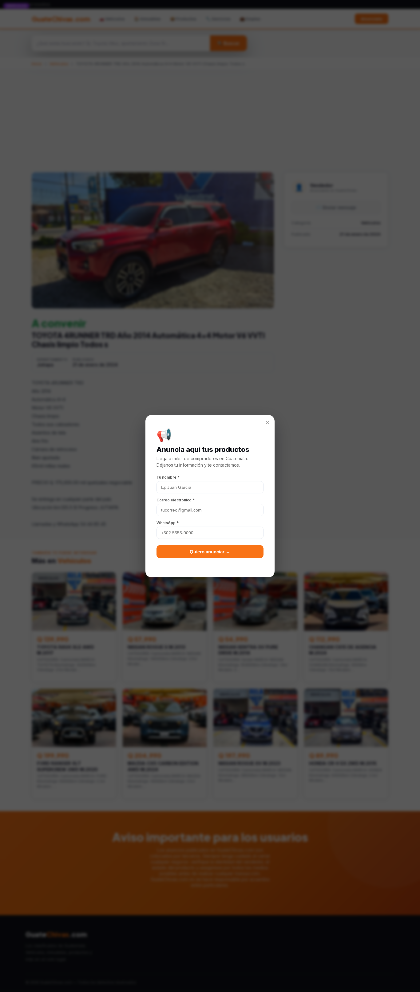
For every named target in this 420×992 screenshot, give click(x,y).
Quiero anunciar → (210, 551)
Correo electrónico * (176, 500)
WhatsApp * (168, 522)
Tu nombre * (168, 477)
